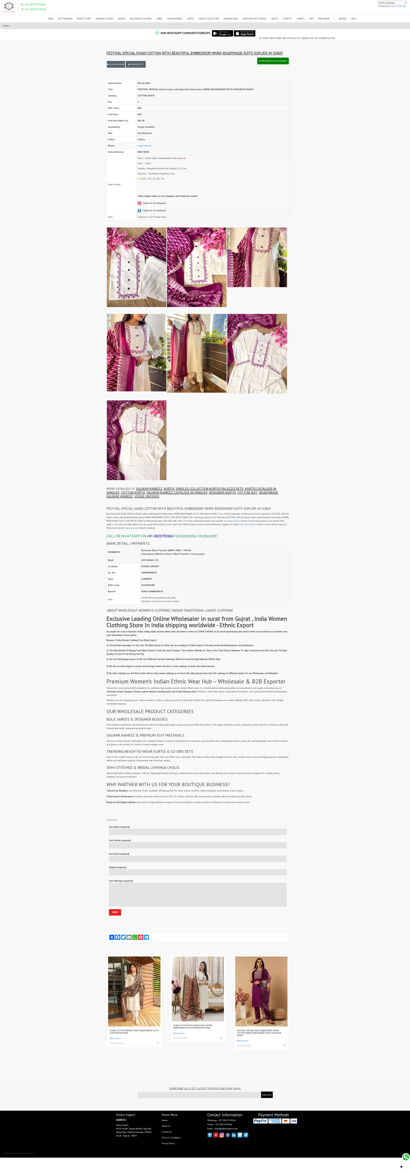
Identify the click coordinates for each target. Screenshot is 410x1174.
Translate (401, 6)
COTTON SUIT (248, 493)
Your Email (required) (119, 853)
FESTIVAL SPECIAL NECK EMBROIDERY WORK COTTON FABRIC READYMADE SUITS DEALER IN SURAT (259, 1033)
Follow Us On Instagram (154, 203)
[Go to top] (401, 1167)
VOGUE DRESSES (147, 496)
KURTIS (169, 489)
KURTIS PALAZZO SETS (226, 489)
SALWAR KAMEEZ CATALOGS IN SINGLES (177, 493)
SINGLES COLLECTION (192, 489)
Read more (115, 1038)
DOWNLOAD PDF (137, 64)
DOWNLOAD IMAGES (116, 64)
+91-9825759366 (160, 536)
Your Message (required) (121, 880)
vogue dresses (145, 145)
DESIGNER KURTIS (222, 493)
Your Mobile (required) (120, 840)
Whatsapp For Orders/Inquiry (274, 61)
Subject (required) (117, 867)
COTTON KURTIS (133, 493)
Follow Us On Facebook (154, 210)
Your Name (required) (119, 826)
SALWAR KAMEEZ (149, 489)
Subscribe (267, 1094)
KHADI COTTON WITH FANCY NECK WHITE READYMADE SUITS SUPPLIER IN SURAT (192, 1026)
